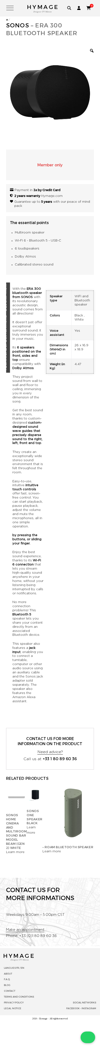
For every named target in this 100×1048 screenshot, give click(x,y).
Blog (7, 771)
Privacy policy (14, 788)
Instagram (89, 794)
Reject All (48, 1023)
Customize (48, 1012)
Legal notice (12, 794)
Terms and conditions (19, 783)
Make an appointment (25, 716)
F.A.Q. (7, 765)
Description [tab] (10, 297)
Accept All (48, 1034)
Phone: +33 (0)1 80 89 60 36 (31, 722)
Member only (50, 164)
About (8, 759)
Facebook (73, 794)
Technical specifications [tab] (10, 343)
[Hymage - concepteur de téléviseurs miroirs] (7, 20)
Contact (9, 777)
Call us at (50, 544)
